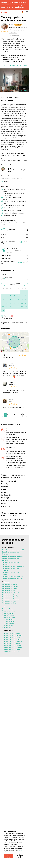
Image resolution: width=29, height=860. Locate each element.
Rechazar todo (20, 856)
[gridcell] (22, 292)
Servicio (3, 274)
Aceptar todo (8, 856)
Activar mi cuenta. (19, 7)
